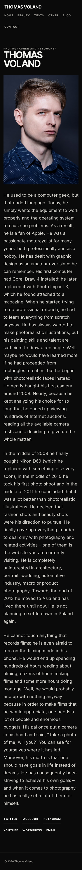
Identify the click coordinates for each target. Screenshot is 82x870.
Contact (11, 26)
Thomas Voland (23, 7)
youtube (10, 830)
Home (8, 15)
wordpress (32, 830)
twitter (10, 819)
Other (53, 15)
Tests (39, 15)
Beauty (23, 15)
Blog (67, 15)
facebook (30, 819)
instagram (52, 819)
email (51, 830)
